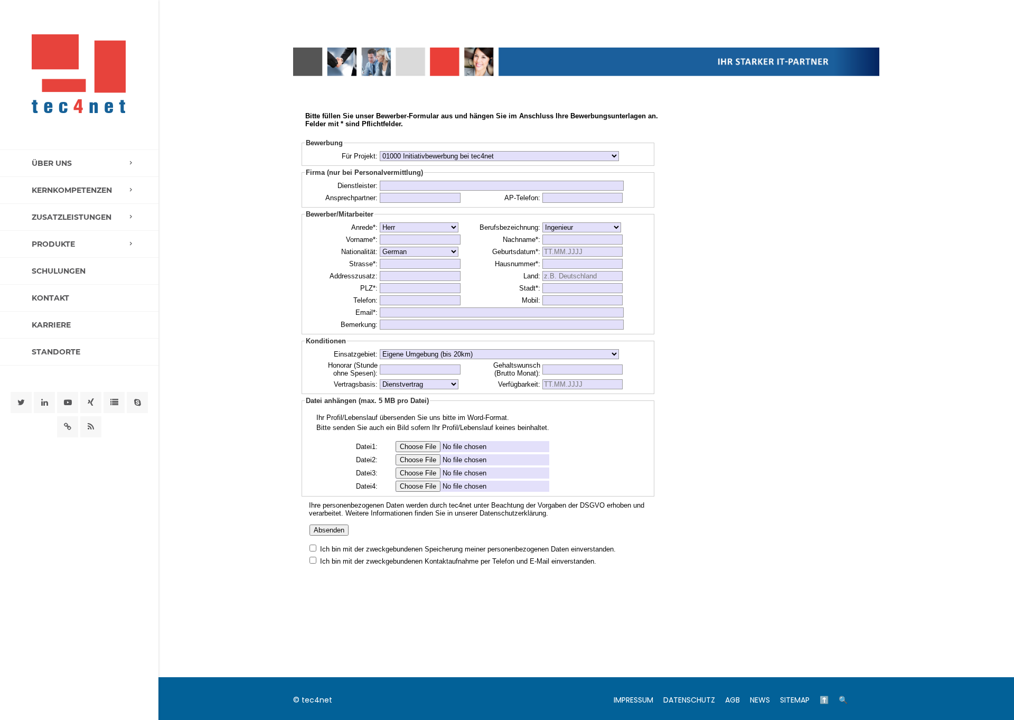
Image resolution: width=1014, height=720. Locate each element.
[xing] (90, 402)
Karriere (51, 325)
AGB (732, 700)
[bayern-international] (67, 427)
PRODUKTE (53, 244)
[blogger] (114, 402)
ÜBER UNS (52, 163)
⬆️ (824, 700)
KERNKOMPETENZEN (72, 190)
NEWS (760, 700)
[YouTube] (67, 402)
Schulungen (59, 271)
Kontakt (50, 298)
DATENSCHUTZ (689, 700)
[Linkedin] (44, 402)
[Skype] (137, 402)
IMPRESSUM (633, 700)
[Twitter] (21, 402)
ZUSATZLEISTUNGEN (71, 217)
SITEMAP (795, 700)
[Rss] (90, 427)
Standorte (56, 352)
